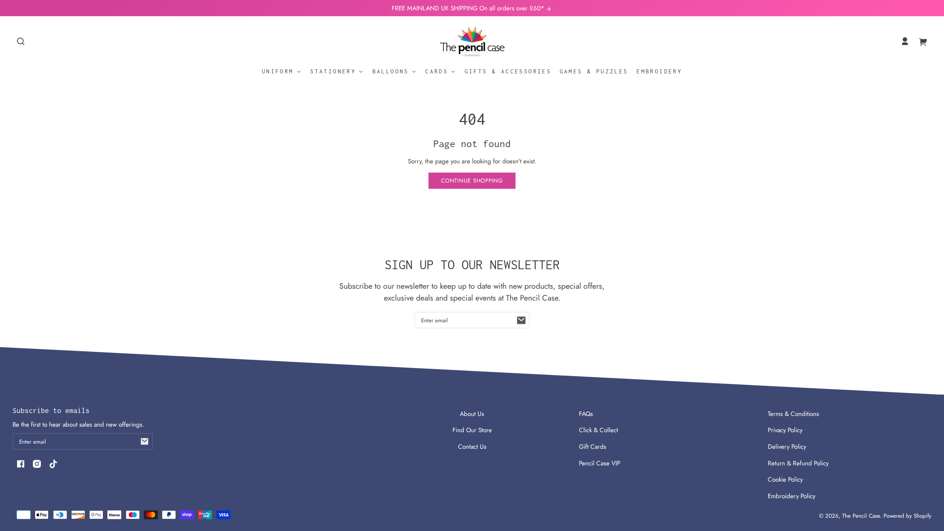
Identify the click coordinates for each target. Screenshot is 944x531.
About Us (472, 413)
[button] (21, 41)
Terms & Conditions (793, 413)
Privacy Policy (785, 430)
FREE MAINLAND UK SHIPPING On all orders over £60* (469, 8)
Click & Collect (598, 430)
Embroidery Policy (791, 496)
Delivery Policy (787, 446)
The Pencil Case (861, 516)
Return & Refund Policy (798, 463)
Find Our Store (472, 430)
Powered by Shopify (907, 516)
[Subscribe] (521, 320)
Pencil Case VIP (599, 463)
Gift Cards (592, 446)
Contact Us (472, 446)
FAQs (586, 413)
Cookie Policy (785, 479)
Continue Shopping (472, 181)
